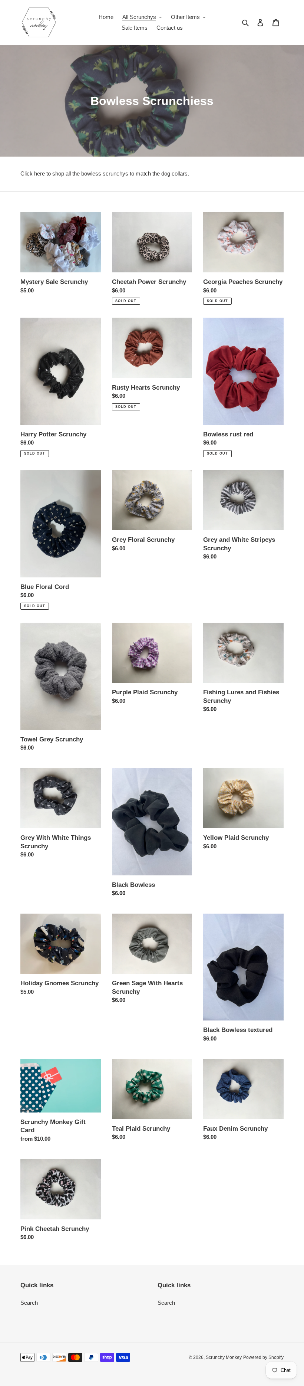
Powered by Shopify (263, 1357)
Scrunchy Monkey (224, 1357)
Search (29, 1303)
